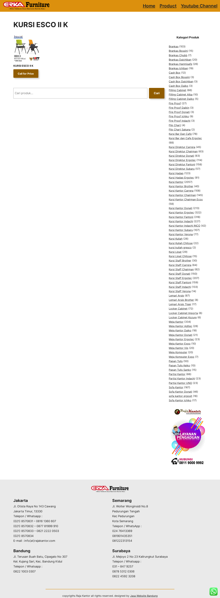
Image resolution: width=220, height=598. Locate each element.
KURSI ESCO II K (23, 65)
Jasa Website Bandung (144, 595)
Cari (157, 93)
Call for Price (26, 73)
